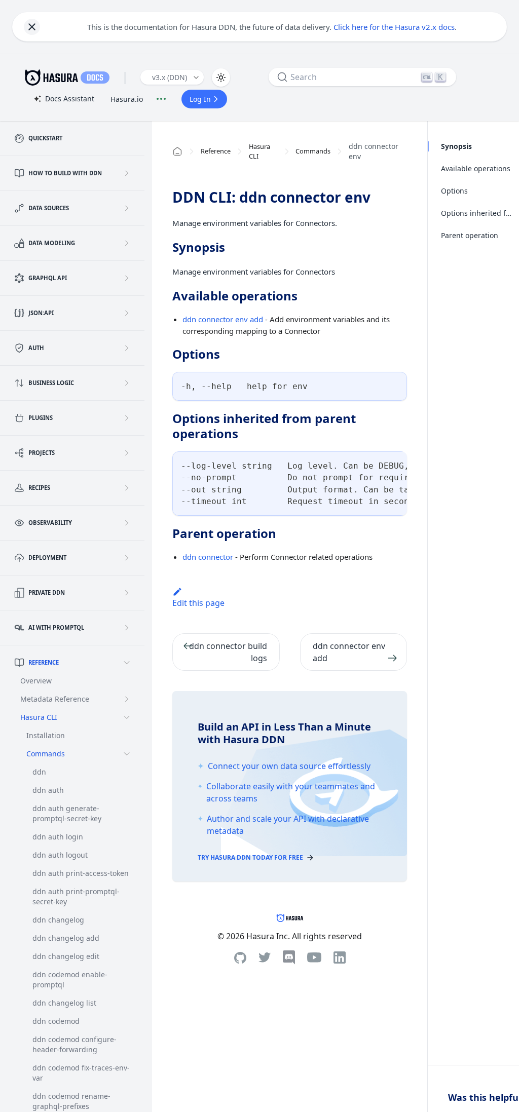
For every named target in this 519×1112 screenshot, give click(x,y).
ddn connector (207, 557)
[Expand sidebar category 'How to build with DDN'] (126, 173)
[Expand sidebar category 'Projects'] (126, 453)
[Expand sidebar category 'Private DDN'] (126, 593)
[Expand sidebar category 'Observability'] (126, 523)
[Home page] (177, 151)
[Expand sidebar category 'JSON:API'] (126, 313)
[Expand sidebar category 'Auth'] (126, 348)
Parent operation (469, 235)
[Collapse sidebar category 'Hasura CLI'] (126, 717)
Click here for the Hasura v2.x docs (394, 27)
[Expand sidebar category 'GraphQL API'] (126, 278)
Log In (200, 99)
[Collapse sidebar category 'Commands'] (126, 754)
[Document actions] (161, 99)
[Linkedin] (339, 957)
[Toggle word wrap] (376, 464)
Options (454, 191)
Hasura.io (126, 99)
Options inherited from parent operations (477, 213)
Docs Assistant (63, 99)
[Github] (240, 958)
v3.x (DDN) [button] (169, 77)
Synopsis (456, 146)
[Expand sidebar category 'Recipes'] (126, 488)
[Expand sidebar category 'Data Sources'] (126, 208)
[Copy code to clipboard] (394, 384)
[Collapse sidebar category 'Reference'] (126, 663)
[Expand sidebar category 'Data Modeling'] (126, 243)
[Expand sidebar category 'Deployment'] (126, 558)
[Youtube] (314, 957)
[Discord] (289, 957)
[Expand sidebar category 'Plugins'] (126, 418)
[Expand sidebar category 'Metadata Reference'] (126, 699)
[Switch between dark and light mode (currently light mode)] (221, 77)
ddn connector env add (222, 319)
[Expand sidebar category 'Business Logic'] (126, 383)
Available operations (475, 168)
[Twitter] (264, 957)
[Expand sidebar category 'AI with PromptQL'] (126, 628)
